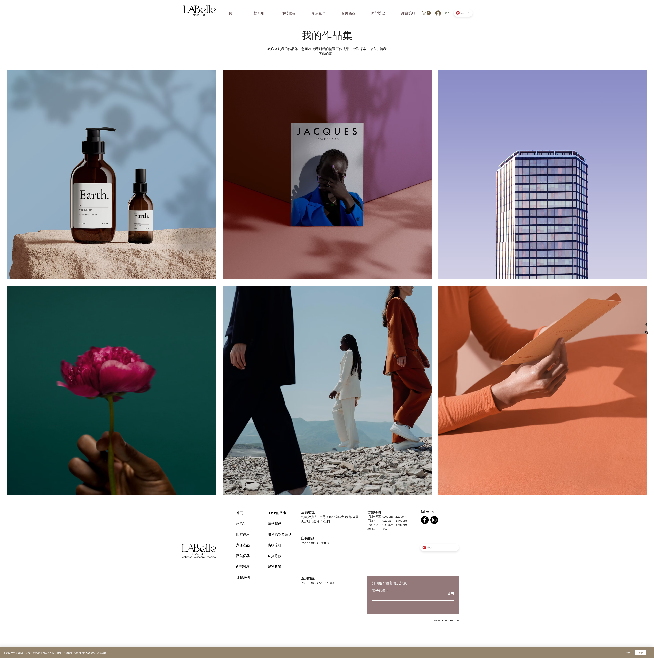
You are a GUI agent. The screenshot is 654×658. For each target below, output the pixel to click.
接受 (640, 652)
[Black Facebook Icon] (646, 325)
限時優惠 (243, 534)
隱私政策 (274, 567)
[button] (427, 13)
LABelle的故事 (277, 513)
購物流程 (274, 545)
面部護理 (243, 567)
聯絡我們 (274, 524)
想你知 (241, 524)
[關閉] (650, 652)
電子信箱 (379, 590)
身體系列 (243, 577)
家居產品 (243, 545)
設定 (628, 652)
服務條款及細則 (280, 534)
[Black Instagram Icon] (646, 333)
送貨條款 (274, 556)
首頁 (239, 513)
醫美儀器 (243, 556)
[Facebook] (425, 520)
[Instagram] (434, 520)
